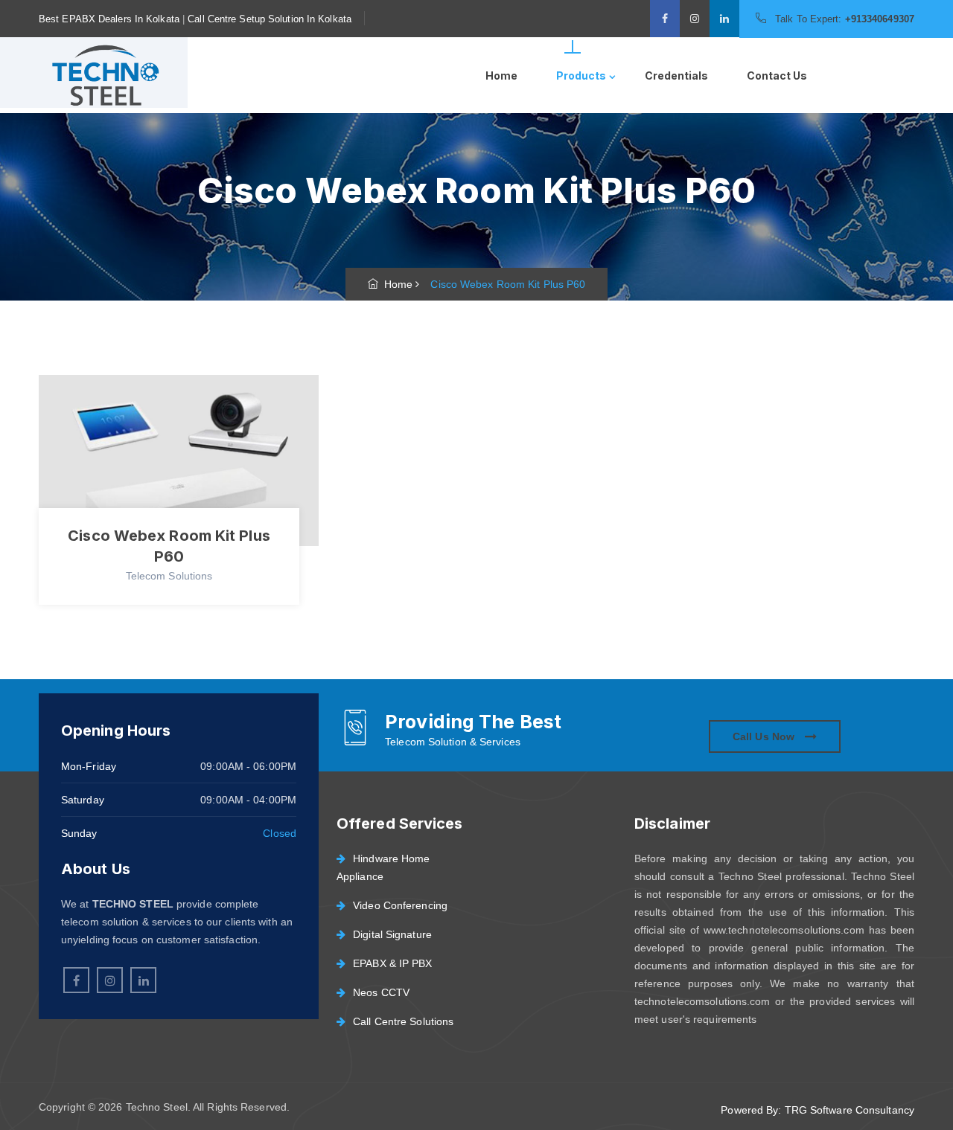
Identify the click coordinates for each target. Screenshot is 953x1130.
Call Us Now (765, 736)
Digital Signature (392, 934)
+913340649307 (879, 19)
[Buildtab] (104, 75)
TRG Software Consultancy (849, 1110)
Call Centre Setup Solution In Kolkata (269, 19)
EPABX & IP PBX (392, 963)
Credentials (676, 75)
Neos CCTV (381, 992)
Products (581, 75)
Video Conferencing (400, 905)
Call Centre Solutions (403, 1021)
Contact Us (777, 75)
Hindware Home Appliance (383, 867)
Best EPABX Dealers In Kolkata (109, 19)
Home (501, 75)
